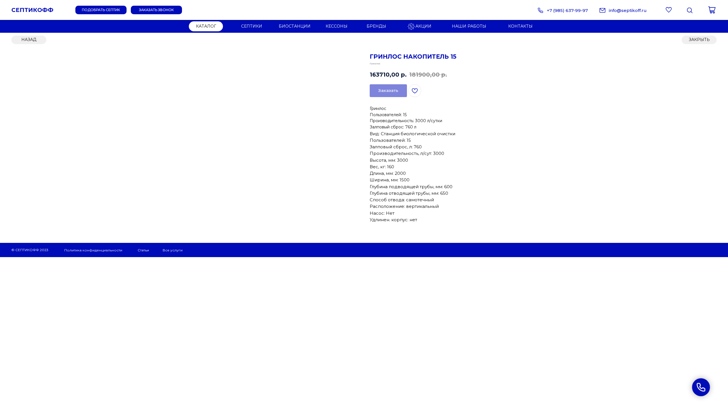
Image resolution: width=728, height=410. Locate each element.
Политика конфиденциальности (93, 250)
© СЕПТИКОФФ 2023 (29, 250)
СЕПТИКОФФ (32, 10)
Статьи (143, 250)
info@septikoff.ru (628, 10)
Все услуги (173, 250)
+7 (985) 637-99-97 (567, 10)
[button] (156, 10)
